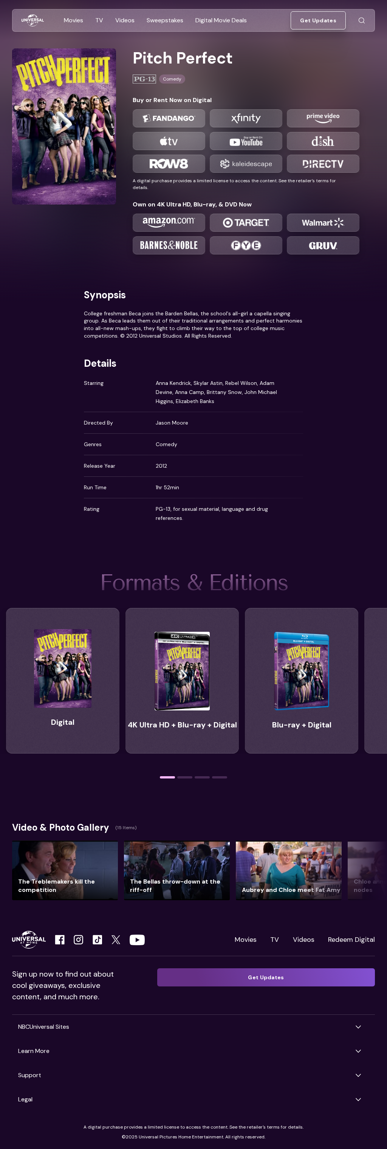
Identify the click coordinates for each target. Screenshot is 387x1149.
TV (274, 939)
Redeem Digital (351, 939)
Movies (246, 939)
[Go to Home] (33, 20)
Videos (303, 939)
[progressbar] (167, 777)
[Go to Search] (361, 21)
